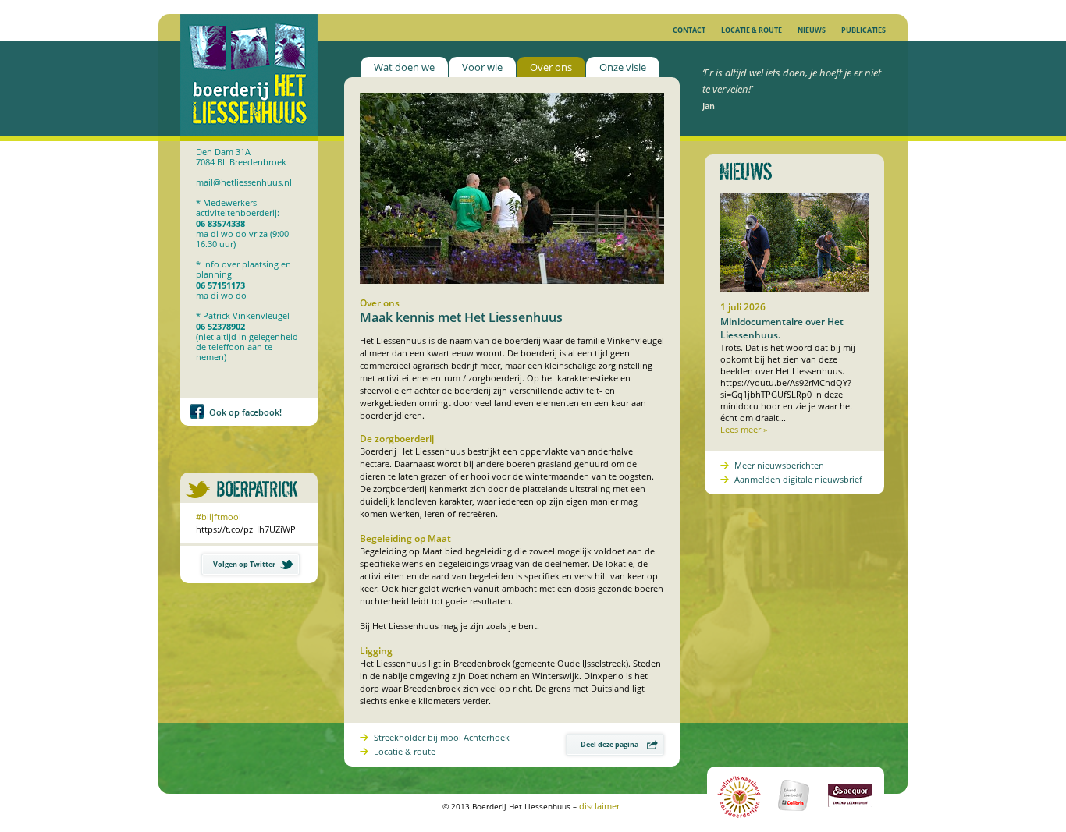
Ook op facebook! (245, 412)
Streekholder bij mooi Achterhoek (442, 737)
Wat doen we (404, 67)
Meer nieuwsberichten (779, 465)
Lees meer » (743, 429)
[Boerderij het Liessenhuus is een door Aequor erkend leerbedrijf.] (849, 818)
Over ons (551, 67)
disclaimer (599, 806)
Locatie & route (404, 751)
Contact (689, 30)
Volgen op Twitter (244, 564)
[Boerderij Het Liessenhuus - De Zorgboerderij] (249, 137)
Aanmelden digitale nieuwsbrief (798, 479)
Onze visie (622, 67)
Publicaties (863, 30)
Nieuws (812, 30)
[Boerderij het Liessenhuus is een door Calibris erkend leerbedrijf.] (795, 818)
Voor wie (482, 67)
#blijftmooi (218, 516)
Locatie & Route (751, 30)
